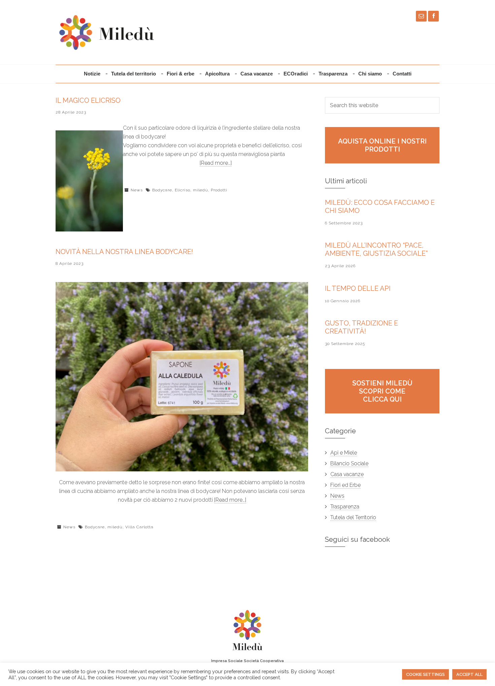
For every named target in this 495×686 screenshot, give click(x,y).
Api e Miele (343, 452)
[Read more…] (216, 163)
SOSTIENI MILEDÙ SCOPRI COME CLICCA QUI (382, 391)
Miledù (106, 32)
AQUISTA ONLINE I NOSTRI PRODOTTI (382, 145)
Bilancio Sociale (349, 463)
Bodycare (162, 190)
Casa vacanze (347, 474)
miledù (200, 190)
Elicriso (182, 190)
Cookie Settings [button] (425, 674)
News (137, 190)
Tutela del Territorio (353, 517)
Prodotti (219, 190)
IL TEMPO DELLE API (358, 288)
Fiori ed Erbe (345, 485)
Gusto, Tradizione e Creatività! (361, 327)
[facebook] (433, 16)
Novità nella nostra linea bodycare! (124, 252)
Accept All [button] (469, 674)
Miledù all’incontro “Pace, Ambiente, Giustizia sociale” (376, 249)
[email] (421, 16)
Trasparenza (344, 506)
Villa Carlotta (139, 527)
